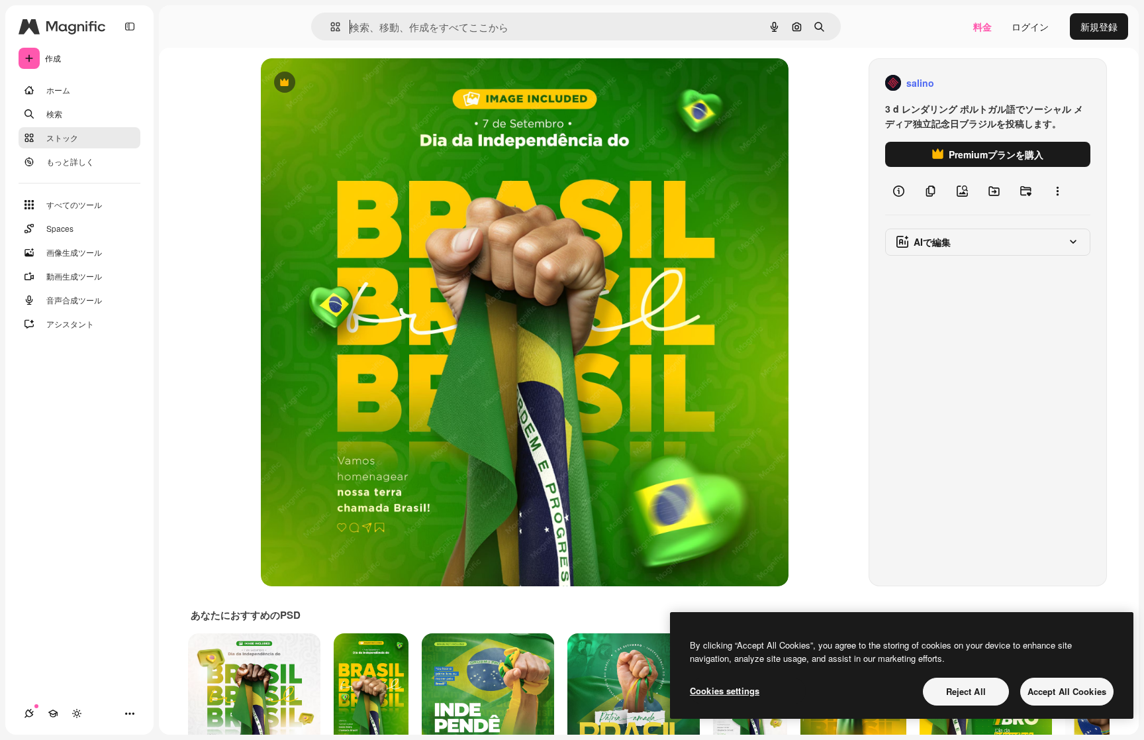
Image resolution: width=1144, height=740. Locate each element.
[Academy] (53, 713)
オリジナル (352, 83)
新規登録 (1099, 26)
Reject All (966, 691)
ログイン (1030, 26)
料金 (982, 26)
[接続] (29, 713)
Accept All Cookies (1066, 691)
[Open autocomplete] (330, 27)
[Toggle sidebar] (129, 26)
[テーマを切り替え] (76, 713)
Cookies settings (724, 690)
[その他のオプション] (1057, 191)
